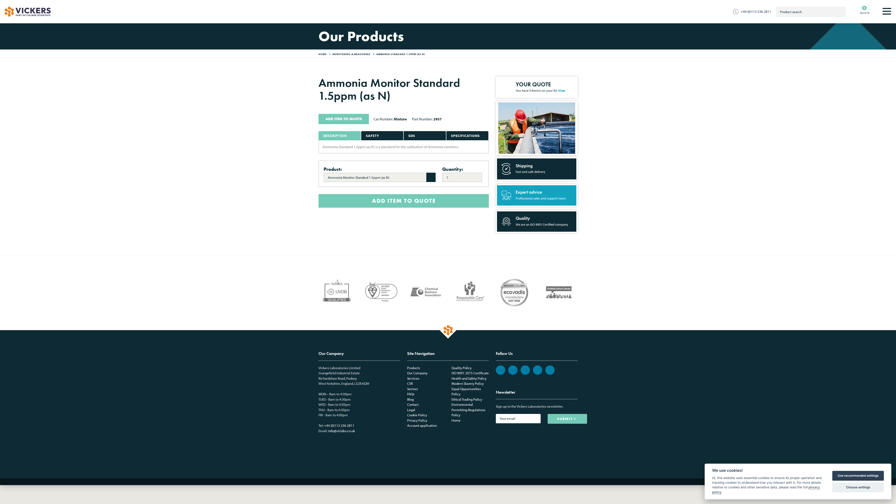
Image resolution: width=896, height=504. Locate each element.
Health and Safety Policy (469, 378)
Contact (413, 404)
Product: (333, 169)
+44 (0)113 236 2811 (756, 11)
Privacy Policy (417, 420)
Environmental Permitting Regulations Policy (468, 409)
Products (413, 368)
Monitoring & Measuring (351, 54)
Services (413, 378)
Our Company (417, 373)
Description (335, 135)
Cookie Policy (417, 415)
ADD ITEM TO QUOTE (344, 118)
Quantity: (452, 169)
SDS (411, 135)
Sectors (412, 389)
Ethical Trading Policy (467, 399)
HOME (322, 54)
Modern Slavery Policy (468, 383)
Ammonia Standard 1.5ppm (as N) (400, 54)
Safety (372, 135)
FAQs (410, 394)
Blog (410, 399)
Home (456, 420)
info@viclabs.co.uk (341, 431)
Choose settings (858, 487)
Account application (422, 425)
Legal (411, 410)
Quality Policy (462, 368)
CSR (410, 383)
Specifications (465, 135)
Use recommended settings (858, 475)
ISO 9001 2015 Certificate (470, 373)
